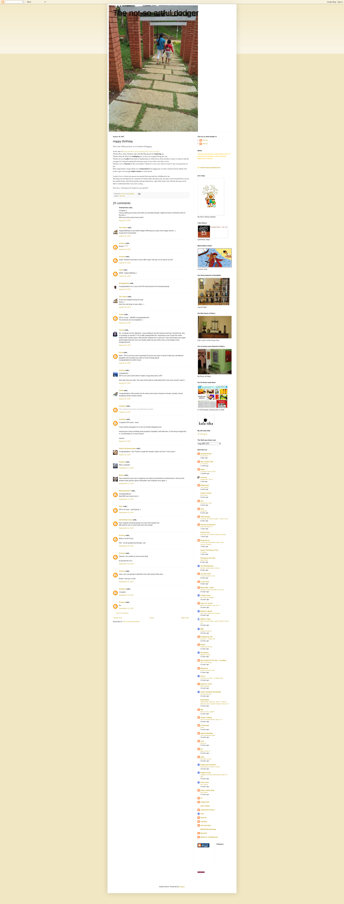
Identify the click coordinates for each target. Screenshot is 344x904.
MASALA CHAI (206, 684)
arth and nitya (205, 825)
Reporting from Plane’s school (210, 767)
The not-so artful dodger (156, 12)
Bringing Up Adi (206, 637)
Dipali (202, 469)
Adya (202, 757)
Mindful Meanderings (208, 829)
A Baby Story (205, 595)
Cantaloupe (204, 725)
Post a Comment (122, 613)
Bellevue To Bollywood (209, 837)
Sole (202, 814)
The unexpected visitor (207, 735)
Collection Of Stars (207, 810)
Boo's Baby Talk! (206, 462)
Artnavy (122, 243)
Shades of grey (205, 654)
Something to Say (125, 520)
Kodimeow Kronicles (208, 765)
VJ (201, 798)
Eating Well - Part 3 (206, 479)
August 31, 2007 (125, 412)
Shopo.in (203, 743)
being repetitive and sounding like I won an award (141, 151)
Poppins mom (205, 773)
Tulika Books (205, 517)
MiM (201, 629)
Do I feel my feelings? (207, 597)
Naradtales (204, 653)
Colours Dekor (206, 493)
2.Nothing (203, 552)
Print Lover (204, 782)
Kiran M (203, 818)
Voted (202, 727)
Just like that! (205, 574)
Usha (121, 352)
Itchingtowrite (124, 283)
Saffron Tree (205, 532)
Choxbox (122, 406)
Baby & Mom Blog (207, 790)
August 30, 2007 (125, 220)
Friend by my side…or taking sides (211, 678)
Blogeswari (204, 485)
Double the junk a (206, 631)
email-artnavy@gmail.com (210, 168)
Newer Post (118, 618)
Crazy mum (204, 582)
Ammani (203, 477)
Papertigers (204, 700)
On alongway (202, 434)
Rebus (121, 475)
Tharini (121, 330)
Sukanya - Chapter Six (207, 639)
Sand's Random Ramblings (210, 692)
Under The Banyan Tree (209, 550)
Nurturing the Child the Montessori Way (213, 534)
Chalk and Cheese (206, 647)
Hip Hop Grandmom (207, 525)
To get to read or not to (207, 576)
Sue (201, 501)
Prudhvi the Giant (206, 503)
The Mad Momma (206, 566)
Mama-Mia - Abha (207, 588)
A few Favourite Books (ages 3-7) (211, 719)
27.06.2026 (204, 463)
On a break (204, 784)
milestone (122, 196)
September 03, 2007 (126, 546)
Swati (121, 270)
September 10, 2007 (126, 608)
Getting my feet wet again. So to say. (212, 589)
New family (203, 792)
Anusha (122, 370)
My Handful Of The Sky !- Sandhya (213, 660)
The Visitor (123, 228)
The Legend (204, 487)
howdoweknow (206, 454)
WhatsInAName (125, 491)
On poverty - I (204, 456)
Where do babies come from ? (210, 605)
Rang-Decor (205, 540)
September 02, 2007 (126, 513)
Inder (121, 506)
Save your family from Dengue (210, 613)
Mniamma (204, 668)
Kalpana (122, 462)
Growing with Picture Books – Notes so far (214, 519)
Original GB (204, 802)
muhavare (203, 511)
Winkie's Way (205, 619)
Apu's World (205, 806)
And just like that (205, 694)
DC (201, 749)
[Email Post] (139, 193)
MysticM (203, 833)
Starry (202, 676)
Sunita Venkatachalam (127, 448)
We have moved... (206, 759)
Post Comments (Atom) (131, 622)
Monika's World (206, 611)
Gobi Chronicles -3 (206, 526)
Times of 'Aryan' (206, 603)
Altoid (121, 390)
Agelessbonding (206, 733)
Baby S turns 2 (205, 751)
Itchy (202, 509)
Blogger (182, 887)
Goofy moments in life (207, 670)
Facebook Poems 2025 (208, 471)
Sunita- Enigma (206, 717)
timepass (122, 589)
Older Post (185, 618)
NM (201, 710)
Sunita (121, 314)
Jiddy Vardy (204, 560)
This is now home (206, 662)
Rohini (202, 645)
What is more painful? (207, 712)
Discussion (204, 495)
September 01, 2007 (126, 468)
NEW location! (204, 686)
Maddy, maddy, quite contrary (210, 568)
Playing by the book (207, 558)
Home (151, 618)
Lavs (202, 741)
